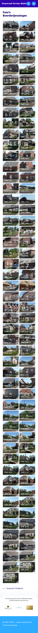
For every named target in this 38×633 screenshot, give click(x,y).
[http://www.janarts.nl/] (29, 607)
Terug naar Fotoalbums (14, 588)
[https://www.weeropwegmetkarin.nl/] (8, 607)
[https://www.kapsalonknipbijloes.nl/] (19, 607)
